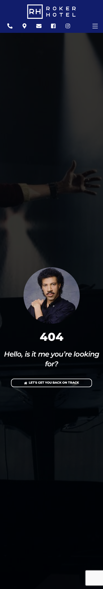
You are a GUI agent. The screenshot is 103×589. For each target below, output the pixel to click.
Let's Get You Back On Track (54, 382)
